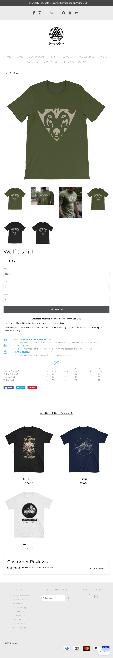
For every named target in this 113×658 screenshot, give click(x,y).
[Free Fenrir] (29, 449)
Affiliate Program (74, 61)
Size (5, 282)
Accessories (86, 56)
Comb (20, 56)
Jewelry (68, 56)
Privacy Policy (20, 604)
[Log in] (70, 13)
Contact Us (50, 61)
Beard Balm (36, 56)
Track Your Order (19, 619)
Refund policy (19, 627)
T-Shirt (53, 56)
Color (6, 269)
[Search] (64, 13)
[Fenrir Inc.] (29, 514)
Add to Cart (56, 309)
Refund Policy (19, 608)
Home (7, 56)
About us (32, 61)
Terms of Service (19, 600)
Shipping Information (19, 596)
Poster (104, 56)
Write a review (97, 568)
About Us (20, 612)
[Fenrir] (84, 449)
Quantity (7, 294)
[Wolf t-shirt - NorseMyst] (15, 199)
